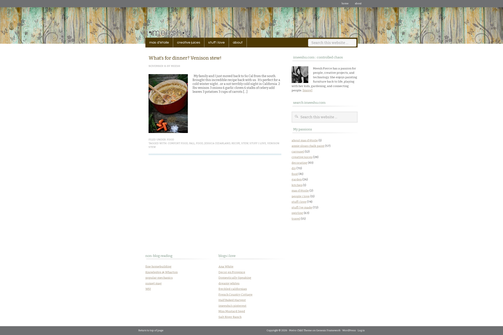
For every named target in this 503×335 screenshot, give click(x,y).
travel (296, 218)
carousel (298, 151)
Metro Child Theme (300, 330)
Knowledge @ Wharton (161, 272)
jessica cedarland (217, 143)
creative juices (186, 42)
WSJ (148, 289)
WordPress (349, 330)
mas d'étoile (300, 190)
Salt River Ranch (229, 317)
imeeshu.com (251, 19)
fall (192, 143)
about (358, 3)
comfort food (178, 143)
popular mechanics (159, 277)
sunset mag (153, 283)
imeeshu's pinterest (232, 306)
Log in (361, 330)
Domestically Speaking (234, 277)
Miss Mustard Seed (231, 311)
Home (345, 3)
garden (297, 179)
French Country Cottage (235, 294)
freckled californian (232, 289)
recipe (235, 143)
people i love (301, 196)
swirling (297, 213)
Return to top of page (150, 330)
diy (294, 168)
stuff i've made (302, 207)
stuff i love (214, 42)
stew (244, 143)
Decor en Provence (231, 272)
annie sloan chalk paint (308, 146)
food (170, 139)
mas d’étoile (159, 42)
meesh (175, 66)
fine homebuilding (158, 266)
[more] (307, 90)
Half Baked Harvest (232, 300)
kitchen (297, 185)
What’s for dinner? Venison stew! (185, 58)
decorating (299, 163)
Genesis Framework (328, 330)
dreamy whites (229, 283)
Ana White (225, 266)
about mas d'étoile (305, 140)
